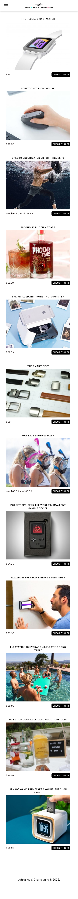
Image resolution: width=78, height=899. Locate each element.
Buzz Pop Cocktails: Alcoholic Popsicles (38, 719)
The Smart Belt (38, 366)
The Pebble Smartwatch (38, 19)
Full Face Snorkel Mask (38, 435)
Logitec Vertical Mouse (38, 88)
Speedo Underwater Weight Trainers (38, 158)
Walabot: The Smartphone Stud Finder (38, 577)
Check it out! (61, 74)
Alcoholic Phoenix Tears (38, 227)
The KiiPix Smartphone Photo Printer (38, 296)
